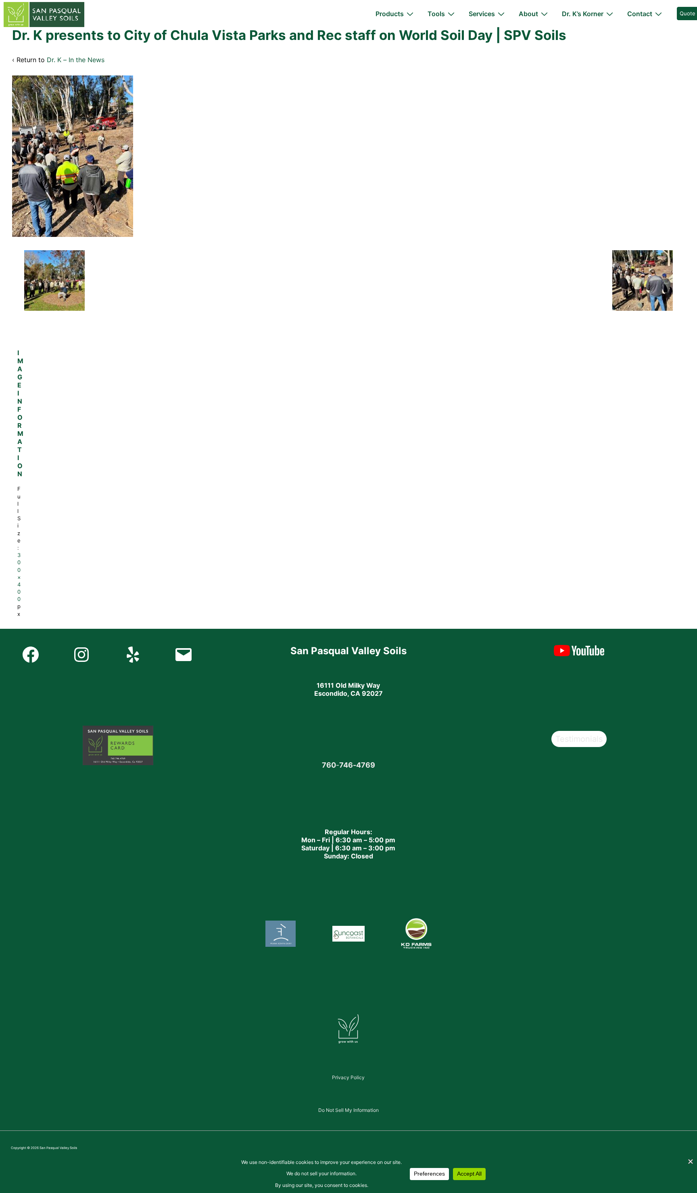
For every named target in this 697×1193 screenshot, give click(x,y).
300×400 (19, 577)
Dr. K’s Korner (582, 14)
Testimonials (579, 739)
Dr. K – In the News (75, 60)
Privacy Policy (348, 1077)
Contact (639, 14)
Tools (436, 14)
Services (482, 14)
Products (390, 14)
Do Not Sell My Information (348, 1110)
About (528, 14)
